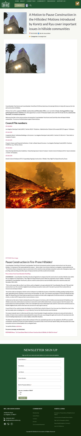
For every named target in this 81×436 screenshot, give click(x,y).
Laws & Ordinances (59, 426)
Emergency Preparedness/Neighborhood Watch (64, 413)
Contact (35, 418)
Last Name (21, 372)
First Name (21, 365)
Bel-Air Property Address (25, 385)
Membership (36, 413)
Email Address (22, 359)
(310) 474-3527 (10, 418)
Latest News (36, 415)
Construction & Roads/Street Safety (63, 417)
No (20, 394)
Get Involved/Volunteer (39, 424)
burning (26, 310)
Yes (21, 392)
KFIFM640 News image (12, 258)
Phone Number (22, 378)
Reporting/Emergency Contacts (62, 423)
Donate (35, 421)
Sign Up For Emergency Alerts (61, 420)
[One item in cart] (77, 4)
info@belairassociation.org (13, 420)
